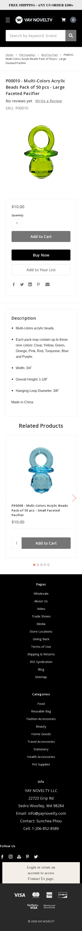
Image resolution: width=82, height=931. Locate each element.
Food (41, 703)
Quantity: (18, 215)
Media (41, 624)
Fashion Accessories (41, 719)
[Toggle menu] (7, 20)
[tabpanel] (41, 496)
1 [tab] (34, 565)
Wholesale (41, 593)
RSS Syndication (41, 662)
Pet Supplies (41, 764)
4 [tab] (45, 565)
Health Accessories (41, 757)
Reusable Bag (41, 711)
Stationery (41, 749)
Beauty (41, 726)
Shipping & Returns (41, 654)
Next (74, 498)
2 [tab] (38, 565)
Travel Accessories (41, 741)
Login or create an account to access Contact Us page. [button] (41, 872)
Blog (41, 669)
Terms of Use (41, 646)
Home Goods (41, 734)
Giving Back (41, 639)
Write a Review (48, 100)
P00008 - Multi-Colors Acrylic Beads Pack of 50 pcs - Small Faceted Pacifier (40, 510)
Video (41, 608)
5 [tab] (48, 565)
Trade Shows (41, 616)
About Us (41, 601)
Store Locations (41, 631)
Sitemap (41, 677)
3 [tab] (41, 565)
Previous (7, 498)
